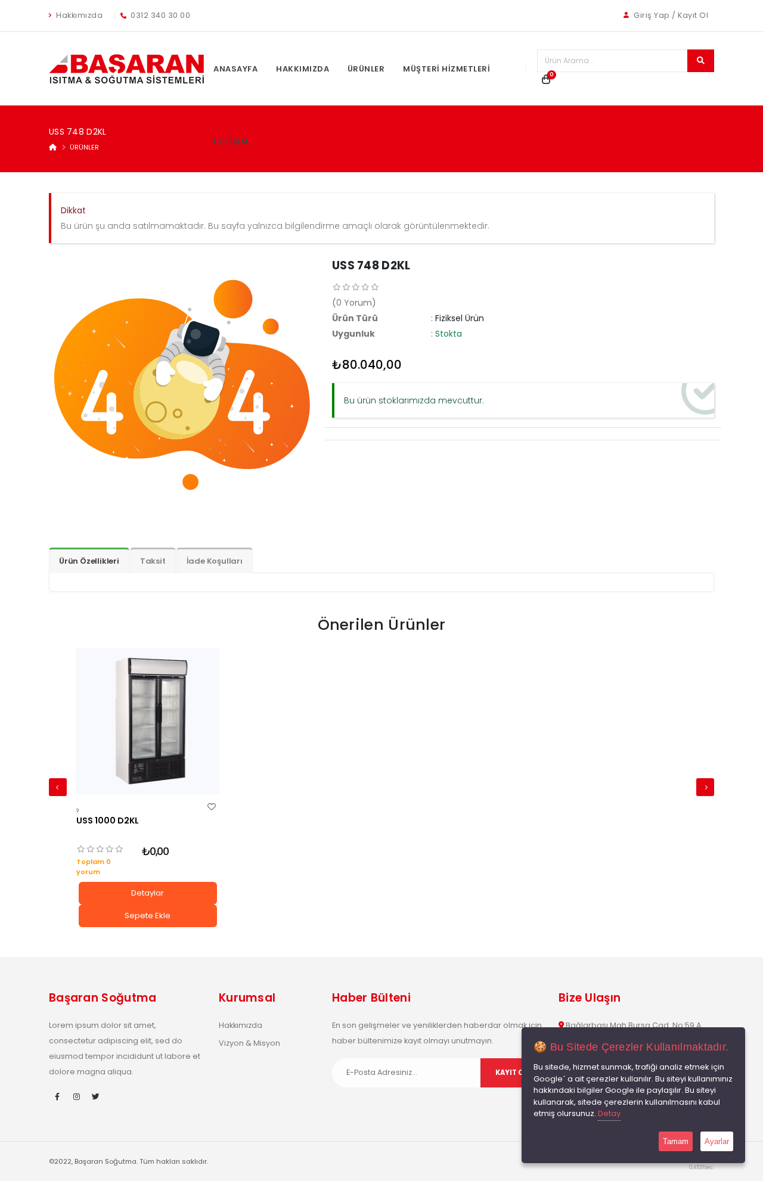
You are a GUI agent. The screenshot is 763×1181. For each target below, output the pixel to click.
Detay (609, 1113)
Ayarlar (717, 1141)
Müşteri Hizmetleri (446, 68)
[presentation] (58, 787)
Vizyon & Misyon (249, 1043)
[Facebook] (57, 1097)
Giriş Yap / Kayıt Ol (670, 15)
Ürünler (366, 68)
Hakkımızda (78, 15)
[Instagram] (76, 1097)
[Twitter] (95, 1097)
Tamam (675, 1141)
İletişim (230, 141)
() (354, 303)
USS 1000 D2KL (107, 820)
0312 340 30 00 (160, 15)
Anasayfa (235, 68)
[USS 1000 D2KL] (147, 721)
